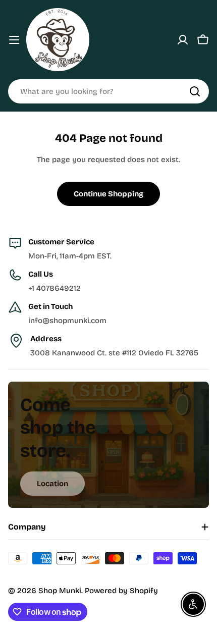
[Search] (195, 91)
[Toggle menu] (14, 40)
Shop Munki (59, 590)
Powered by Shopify (121, 590)
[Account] (183, 40)
